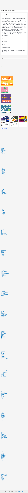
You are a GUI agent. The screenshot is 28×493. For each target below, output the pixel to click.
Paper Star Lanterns (3, 376)
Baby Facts (2, 148)
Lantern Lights (2, 317)
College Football (3, 192)
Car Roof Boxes (3, 172)
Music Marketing (3, 353)
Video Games (2, 472)
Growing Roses (2, 269)
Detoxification (2, 208)
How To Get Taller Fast (3, 293)
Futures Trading (3, 252)
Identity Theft (2, 295)
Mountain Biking (3, 351)
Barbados (2, 151)
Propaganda (2, 394)
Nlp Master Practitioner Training (4, 358)
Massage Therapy (3, 336)
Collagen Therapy (3, 191)
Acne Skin (2, 136)
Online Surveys (2, 371)
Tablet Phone (2, 440)
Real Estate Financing (3, 398)
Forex (1, 248)
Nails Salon (2, 354)
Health (2, 272)
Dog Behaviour (2, 215)
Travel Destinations (3, 461)
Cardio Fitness (2, 173)
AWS (1, 147)
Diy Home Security (3, 213)
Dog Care (2, 216)
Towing (2, 458)
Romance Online (3, 411)
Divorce (2, 211)
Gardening (2, 253)
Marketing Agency (3, 332)
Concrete (2, 194)
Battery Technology (3, 153)
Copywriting (2, 197)
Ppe (1, 391)
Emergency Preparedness (4, 234)
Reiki (1, 400)
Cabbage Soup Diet (3, 167)
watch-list (2, 476)
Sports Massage (3, 432)
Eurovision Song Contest (4, 237)
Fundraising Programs (3, 250)
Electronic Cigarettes (3, 233)
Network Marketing (3, 356)
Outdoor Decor (2, 373)
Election (2, 232)
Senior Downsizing (3, 416)
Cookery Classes (3, 196)
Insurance (2, 298)
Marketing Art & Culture (3, 333)
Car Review (2, 171)
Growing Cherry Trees (3, 268)
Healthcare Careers (3, 274)
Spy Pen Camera (3, 433)
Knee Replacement (3, 313)
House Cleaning (3, 291)
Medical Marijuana (3, 337)
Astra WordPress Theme (20, 491)
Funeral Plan (2, 251)
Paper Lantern (2, 375)
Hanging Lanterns (3, 270)
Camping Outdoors (3, 169)
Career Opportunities (3, 174)
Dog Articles (2, 214)
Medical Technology (3, 338)
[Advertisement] (14, 5)
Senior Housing (2, 417)
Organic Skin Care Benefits (4, 372)
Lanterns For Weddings (3, 318)
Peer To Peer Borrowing (3, 379)
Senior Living (2, 418)
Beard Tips (2, 156)
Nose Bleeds (2, 359)
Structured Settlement (3, 436)
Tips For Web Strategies (3, 455)
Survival (2, 439)
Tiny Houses (2, 454)
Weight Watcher (3, 482)
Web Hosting (2, 478)
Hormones (2, 289)
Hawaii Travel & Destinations (4, 271)
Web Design (2, 477)
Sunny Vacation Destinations (4, 437)
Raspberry (2, 397)
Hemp (1, 278)
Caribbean (2, 175)
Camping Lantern (3, 168)
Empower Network (3, 235)
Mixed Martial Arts (4, 15)
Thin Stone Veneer (3, 452)
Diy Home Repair (3, 212)
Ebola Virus (2, 229)
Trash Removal (2, 459)
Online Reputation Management (4, 370)
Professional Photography (4, 393)
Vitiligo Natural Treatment (4, 474)
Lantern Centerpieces (3, 315)
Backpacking (2, 149)
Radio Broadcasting (3, 396)
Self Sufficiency (3, 415)
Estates (2, 236)
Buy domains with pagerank (8, 10)
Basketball (2, 152)
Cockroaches (2, 189)
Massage (2, 335)
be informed (2, 154)
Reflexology (2, 399)
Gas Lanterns (2, 254)
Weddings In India (3, 481)
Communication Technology (4, 193)
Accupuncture (2, 135)
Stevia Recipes (2, 434)
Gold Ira (2, 258)
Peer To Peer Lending (3, 380)
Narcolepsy (2, 355)
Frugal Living (2, 249)
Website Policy (2, 479)
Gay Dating (2, 255)
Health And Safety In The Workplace (5, 273)
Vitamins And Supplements (4, 473)
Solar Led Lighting (3, 431)
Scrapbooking (2, 413)
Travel (2, 460)
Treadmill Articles (3, 462)
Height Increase (3, 276)
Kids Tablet (2, 311)
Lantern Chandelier (3, 316)
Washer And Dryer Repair (4, 475)
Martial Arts (2, 334)
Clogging (2, 188)
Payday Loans (2, 378)
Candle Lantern (3, 170)
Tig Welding (2, 453)
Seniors (2, 419)
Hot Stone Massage (3, 290)
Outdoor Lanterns (3, 374)
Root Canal (2, 412)
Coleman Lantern (3, 190)
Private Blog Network (3, 392)
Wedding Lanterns (3, 480)
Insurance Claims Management (4, 299)
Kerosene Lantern (3, 309)
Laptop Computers (3, 319)
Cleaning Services (3, 187)
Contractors (2, 195)
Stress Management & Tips (4, 435)
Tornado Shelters (3, 457)
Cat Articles (2, 176)
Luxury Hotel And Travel (3, 331)
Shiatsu (2, 421)
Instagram (2, 296)
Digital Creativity (3, 210)
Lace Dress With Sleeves (4, 314)
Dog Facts (2, 217)
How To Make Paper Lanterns (4, 294)
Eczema (2, 231)
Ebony (2, 230)
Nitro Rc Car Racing (3, 357)
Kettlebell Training (3, 310)
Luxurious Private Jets (3, 330)
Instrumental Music (3, 297)
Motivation (2, 350)
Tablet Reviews (3, 441)
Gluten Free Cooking (3, 256)
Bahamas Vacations (3, 150)
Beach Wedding (3, 155)
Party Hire (2, 377)
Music (1, 352)
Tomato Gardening (3, 456)
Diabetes (2, 209)
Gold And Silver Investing (4, 257)
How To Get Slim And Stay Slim (4, 292)
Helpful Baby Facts (3, 277)
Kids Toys (2, 312)
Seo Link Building (3, 420)
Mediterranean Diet (3, 339)
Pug (1, 395)
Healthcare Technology (3, 275)
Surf (1, 438)
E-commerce (2, 228)
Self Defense (2, 414)
